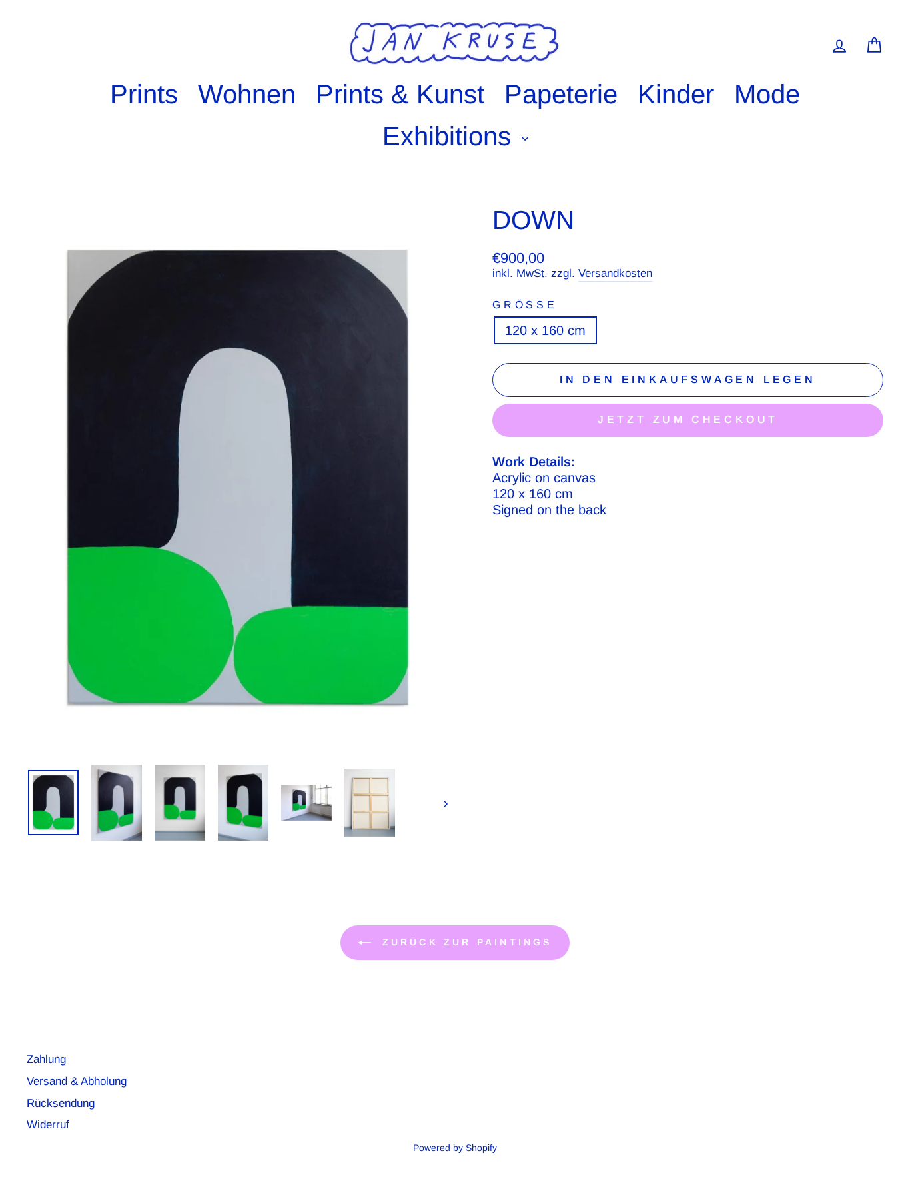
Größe (525, 304)
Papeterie (561, 94)
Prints (144, 94)
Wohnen (247, 94)
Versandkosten (615, 273)
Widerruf (48, 1124)
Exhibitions (450, 136)
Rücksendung (61, 1103)
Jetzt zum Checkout (688, 419)
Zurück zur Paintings (464, 942)
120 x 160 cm (545, 330)
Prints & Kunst (400, 94)
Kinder (676, 94)
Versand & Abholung (77, 1081)
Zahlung (46, 1059)
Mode (767, 94)
